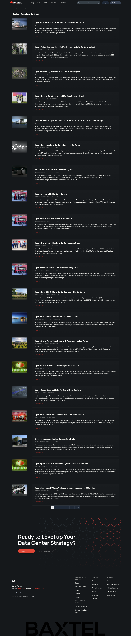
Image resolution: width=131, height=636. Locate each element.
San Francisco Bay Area (81, 611)
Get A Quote (111, 595)
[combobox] (89, 2)
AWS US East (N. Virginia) (80, 602)
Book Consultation (45, 551)
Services (53, 3)
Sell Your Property (112, 588)
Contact (94, 599)
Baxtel (13, 8)
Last (77, 507)
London (77, 594)
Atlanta (77, 590)
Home (94, 581)
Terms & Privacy (97, 588)
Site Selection (111, 592)
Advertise (95, 595)
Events (45, 3)
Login (105, 3)
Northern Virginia (80, 587)
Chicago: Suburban (81, 606)
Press (94, 592)
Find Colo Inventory (113, 584)
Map (32, 3)
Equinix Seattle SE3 (29, 8)
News (38, 3)
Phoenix (77, 597)
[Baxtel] (16, 2)
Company (63, 3)
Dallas (77, 583)
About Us (95, 584)
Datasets (110, 581)
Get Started (115, 3)
